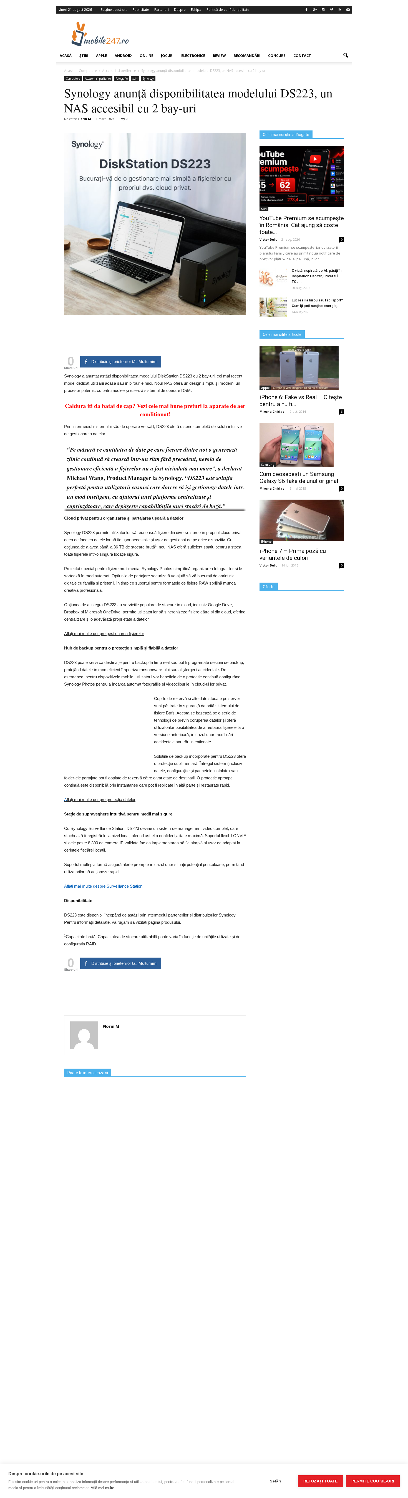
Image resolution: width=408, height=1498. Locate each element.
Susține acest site (114, 9)
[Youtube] (348, 9)
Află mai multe (102, 1488)
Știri (83, 55)
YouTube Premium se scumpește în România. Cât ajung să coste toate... (302, 225)
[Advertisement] (249, 33)
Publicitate (141, 9)
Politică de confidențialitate (227, 9)
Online (146, 55)
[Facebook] (306, 9)
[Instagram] (323, 9)
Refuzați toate (320, 1481)
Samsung (267, 465)
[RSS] (340, 9)
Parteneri (161, 9)
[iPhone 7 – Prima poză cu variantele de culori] (302, 520)
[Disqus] (155, 1262)
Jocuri (167, 55)
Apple (101, 55)
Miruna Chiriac (272, 411)
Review (219, 55)
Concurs (277, 55)
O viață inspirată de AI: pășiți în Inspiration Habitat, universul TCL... (316, 276)
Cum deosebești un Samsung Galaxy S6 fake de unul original (299, 477)
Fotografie (121, 78)
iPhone (266, 541)
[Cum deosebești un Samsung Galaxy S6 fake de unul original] (302, 445)
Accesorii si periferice (98, 78)
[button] (345, 55)
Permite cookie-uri (372, 1481)
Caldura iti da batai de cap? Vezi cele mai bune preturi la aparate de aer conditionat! (155, 410)
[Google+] (315, 9)
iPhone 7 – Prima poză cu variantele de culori (293, 554)
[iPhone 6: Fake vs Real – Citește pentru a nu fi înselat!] (302, 368)
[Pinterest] (331, 9)
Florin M (84, 119)
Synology (148, 78)
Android (123, 55)
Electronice (193, 55)
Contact (302, 55)
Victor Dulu (269, 239)
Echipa (196, 9)
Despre (180, 9)
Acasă (66, 55)
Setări (275, 1481)
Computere (73, 78)
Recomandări (247, 55)
